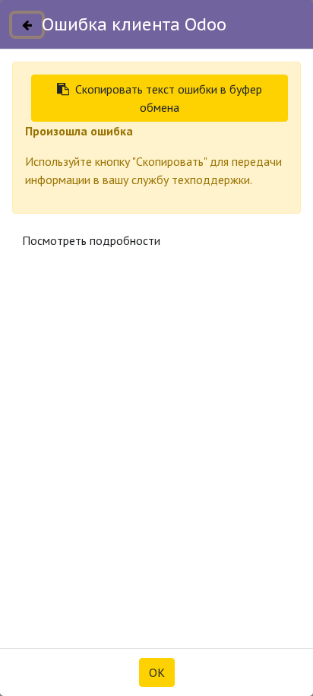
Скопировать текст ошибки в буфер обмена (168, 98)
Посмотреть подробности (91, 240)
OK (157, 672)
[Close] (27, 25)
